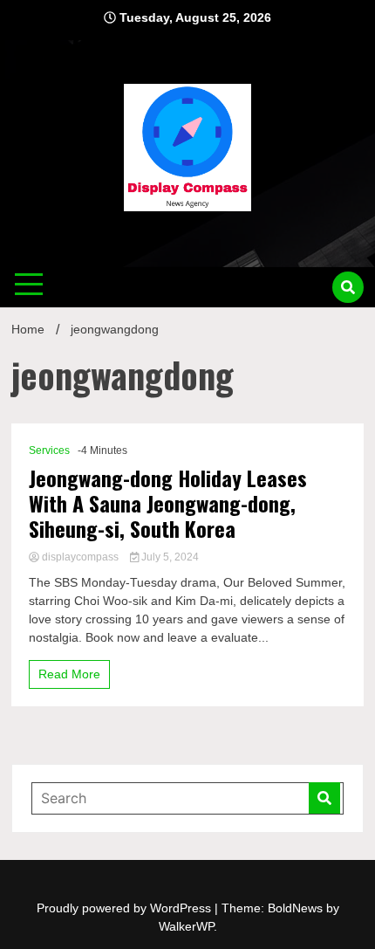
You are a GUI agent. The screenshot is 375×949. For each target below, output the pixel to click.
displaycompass (80, 557)
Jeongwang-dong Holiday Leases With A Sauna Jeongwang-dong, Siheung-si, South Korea (168, 502)
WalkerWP (186, 926)
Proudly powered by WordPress (126, 908)
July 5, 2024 (169, 557)
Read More (69, 674)
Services (49, 450)
